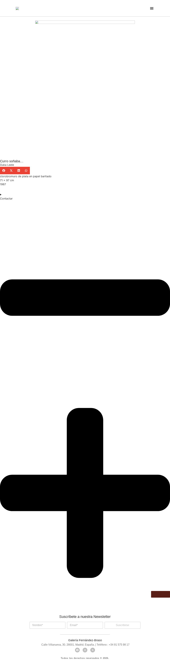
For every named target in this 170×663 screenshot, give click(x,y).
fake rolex (69, 620)
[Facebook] (77, 650)
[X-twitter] (92, 650)
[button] (151, 8)
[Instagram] (85, 650)
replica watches (46, 620)
